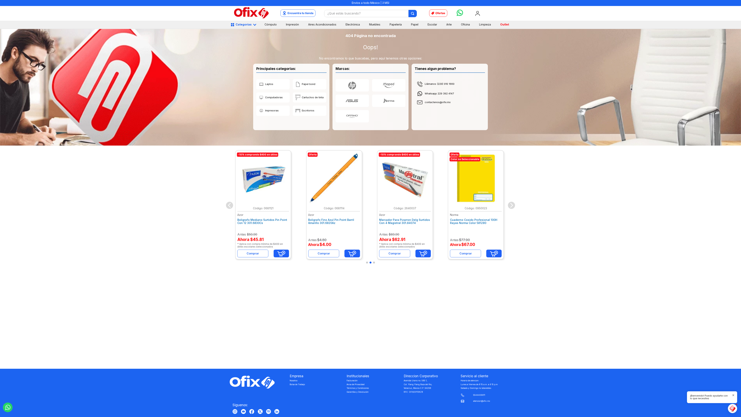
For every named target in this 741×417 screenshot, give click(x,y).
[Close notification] (733, 395)
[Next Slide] (511, 205)
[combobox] (370, 13)
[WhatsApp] (8, 407)
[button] (367, 263)
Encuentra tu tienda (300, 13)
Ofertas (440, 13)
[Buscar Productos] (413, 13)
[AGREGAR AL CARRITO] (281, 253)
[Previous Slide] (229, 205)
